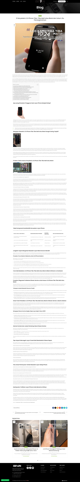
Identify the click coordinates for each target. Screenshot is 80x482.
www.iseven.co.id (26, 334)
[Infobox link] (55, 1)
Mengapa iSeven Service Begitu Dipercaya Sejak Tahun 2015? (22, 95)
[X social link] (55, 408)
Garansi (61, 470)
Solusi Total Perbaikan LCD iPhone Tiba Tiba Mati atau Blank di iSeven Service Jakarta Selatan (25, 94)
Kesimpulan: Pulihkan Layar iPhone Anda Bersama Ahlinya (21, 99)
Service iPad (42, 468)
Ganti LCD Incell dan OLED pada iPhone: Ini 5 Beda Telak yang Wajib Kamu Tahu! (26, 449)
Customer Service (62, 1)
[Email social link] (58, 408)
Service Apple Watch (44, 470)
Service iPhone (43, 467)
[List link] (18, 473)
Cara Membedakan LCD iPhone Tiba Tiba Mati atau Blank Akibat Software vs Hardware (25, 91)
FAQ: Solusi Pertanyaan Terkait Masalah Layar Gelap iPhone (21, 98)
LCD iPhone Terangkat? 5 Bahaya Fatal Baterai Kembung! (54, 449)
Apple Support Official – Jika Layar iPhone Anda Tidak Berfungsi (25, 402)
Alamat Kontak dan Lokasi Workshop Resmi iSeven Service (21, 96)
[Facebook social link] (53, 408)
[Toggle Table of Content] (37, 84)
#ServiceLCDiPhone (17, 407)
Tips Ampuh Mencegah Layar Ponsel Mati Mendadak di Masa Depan (22, 97)
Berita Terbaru (52, 470)
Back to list (40, 412)
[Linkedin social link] (62, 408)
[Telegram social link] (66, 408)
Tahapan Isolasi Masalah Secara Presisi (19, 93)
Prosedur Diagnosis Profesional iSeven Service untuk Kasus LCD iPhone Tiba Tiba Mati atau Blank (26, 92)
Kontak (51, 468)
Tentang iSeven (52, 467)
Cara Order (61, 468)
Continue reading (26, 456)
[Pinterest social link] (60, 408)
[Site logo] (40, 1)
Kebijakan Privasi (62, 467)
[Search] (67, 1)
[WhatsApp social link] (64, 408)
